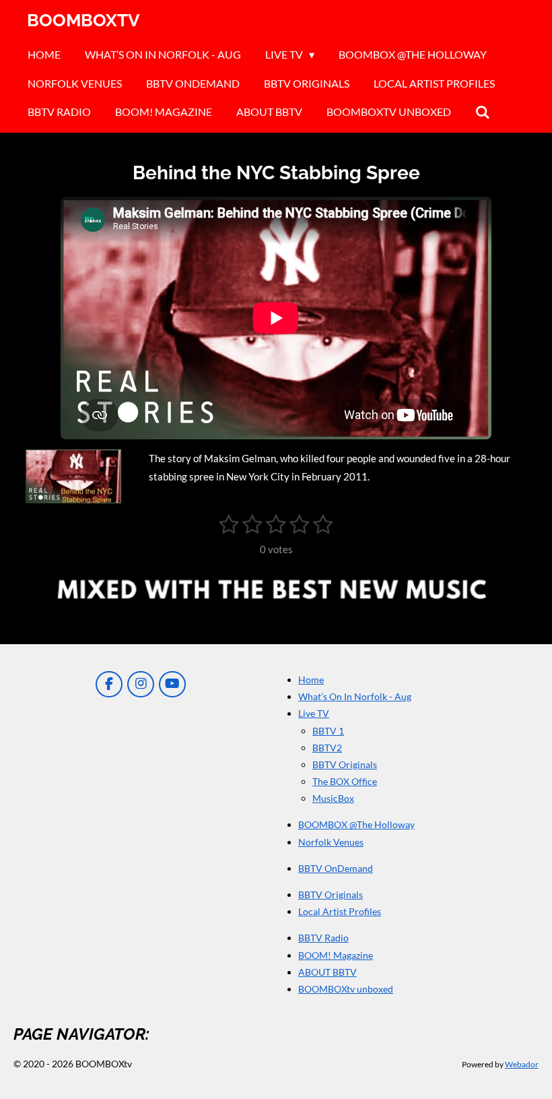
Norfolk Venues (331, 842)
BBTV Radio (323, 937)
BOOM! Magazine (335, 955)
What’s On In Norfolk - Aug (354, 696)
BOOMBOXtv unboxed (345, 989)
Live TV (313, 713)
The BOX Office (344, 781)
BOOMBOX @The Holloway (356, 824)
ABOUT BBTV (327, 972)
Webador (522, 1064)
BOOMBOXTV (83, 20)
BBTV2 (327, 747)
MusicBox (333, 798)
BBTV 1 (328, 730)
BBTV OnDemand (335, 868)
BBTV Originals (344, 764)
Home (311, 679)
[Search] (483, 112)
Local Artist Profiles (339, 911)
